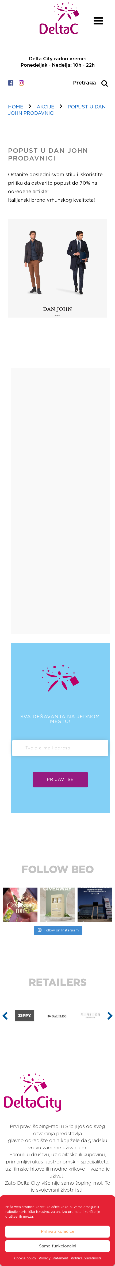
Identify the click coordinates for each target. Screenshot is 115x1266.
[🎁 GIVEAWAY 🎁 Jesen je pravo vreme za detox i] (57, 905)
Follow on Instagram (61, 930)
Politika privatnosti (86, 1258)
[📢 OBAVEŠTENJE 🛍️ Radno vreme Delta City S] (95, 905)
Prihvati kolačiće (57, 1232)
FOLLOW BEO (57, 870)
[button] (5, 1016)
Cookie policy (25, 1258)
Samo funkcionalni (57, 1246)
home (15, 107)
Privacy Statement (53, 1258)
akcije (45, 107)
